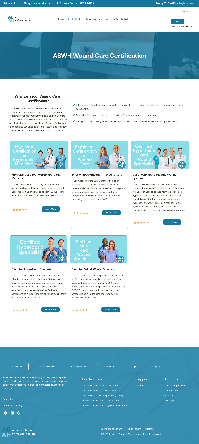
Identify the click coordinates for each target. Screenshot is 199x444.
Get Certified (74, 19)
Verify (108, 19)
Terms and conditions (111, 428)
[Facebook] (6, 413)
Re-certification (93, 19)
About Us (61, 19)
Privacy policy (134, 428)
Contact (124, 19)
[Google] (18, 413)
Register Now (187, 3)
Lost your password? (181, 26)
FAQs (115, 19)
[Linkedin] (12, 413)
